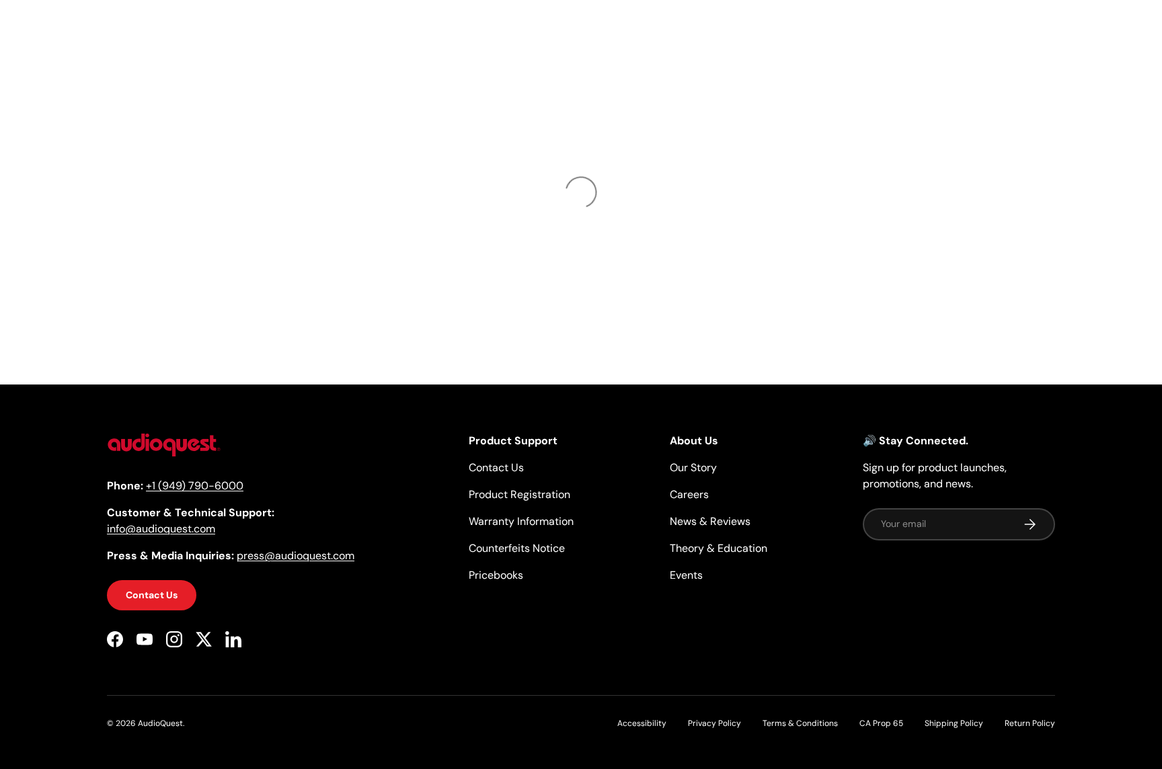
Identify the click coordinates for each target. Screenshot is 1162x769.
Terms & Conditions (800, 723)
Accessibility (641, 723)
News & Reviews (710, 521)
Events (686, 575)
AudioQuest (160, 723)
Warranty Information (521, 521)
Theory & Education (718, 548)
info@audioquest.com (161, 529)
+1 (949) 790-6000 (194, 486)
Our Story (693, 467)
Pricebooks (496, 575)
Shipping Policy (954, 723)
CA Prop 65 (881, 723)
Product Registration (519, 494)
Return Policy (1030, 723)
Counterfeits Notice (517, 548)
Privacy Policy (714, 723)
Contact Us (152, 596)
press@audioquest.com (295, 556)
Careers (689, 494)
